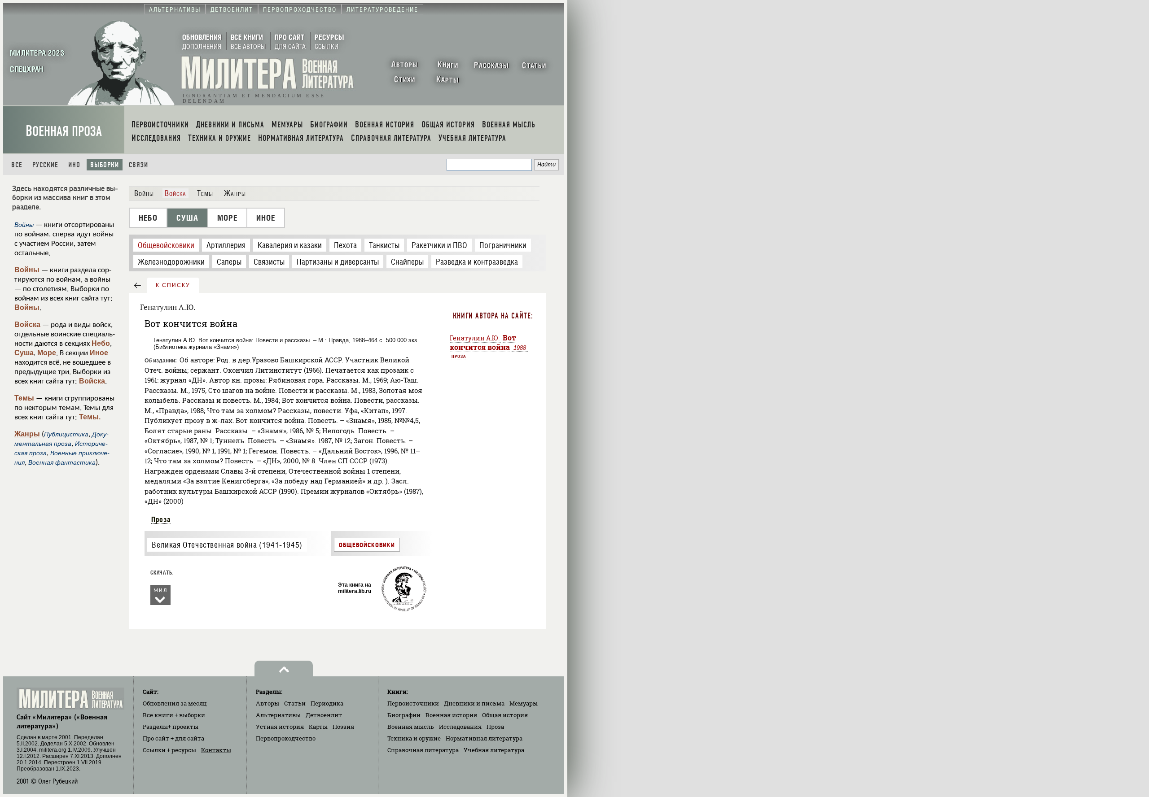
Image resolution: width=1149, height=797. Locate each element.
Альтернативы (278, 715)
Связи (138, 165)
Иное (99, 353)
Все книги (174, 715)
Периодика (327, 703)
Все (16, 165)
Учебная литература (494, 750)
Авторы (267, 703)
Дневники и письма (474, 703)
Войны (26, 270)
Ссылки (169, 750)
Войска (27, 324)
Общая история (505, 715)
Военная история (451, 715)
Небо (101, 343)
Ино (74, 165)
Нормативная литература (484, 738)
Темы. (90, 417)
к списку (173, 285)
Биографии (404, 715)
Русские (45, 165)
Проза (161, 519)
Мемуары (523, 703)
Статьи (295, 703)
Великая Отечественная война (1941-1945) (227, 544)
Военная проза (64, 131)
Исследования (460, 727)
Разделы (170, 727)
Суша (24, 353)
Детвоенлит (324, 715)
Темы (24, 398)
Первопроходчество (286, 738)
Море (46, 353)
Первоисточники (413, 703)
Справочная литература (423, 750)
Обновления (175, 703)
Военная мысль (410, 727)
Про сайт (173, 738)
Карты (318, 727)
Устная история (280, 727)
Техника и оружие (414, 738)
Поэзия (343, 727)
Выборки (104, 165)
